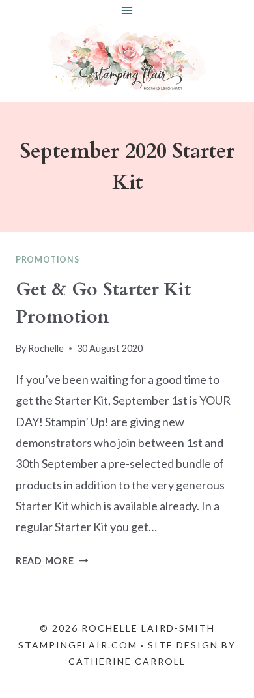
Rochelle (46, 348)
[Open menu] (127, 10)
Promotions (47, 260)
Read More (52, 560)
